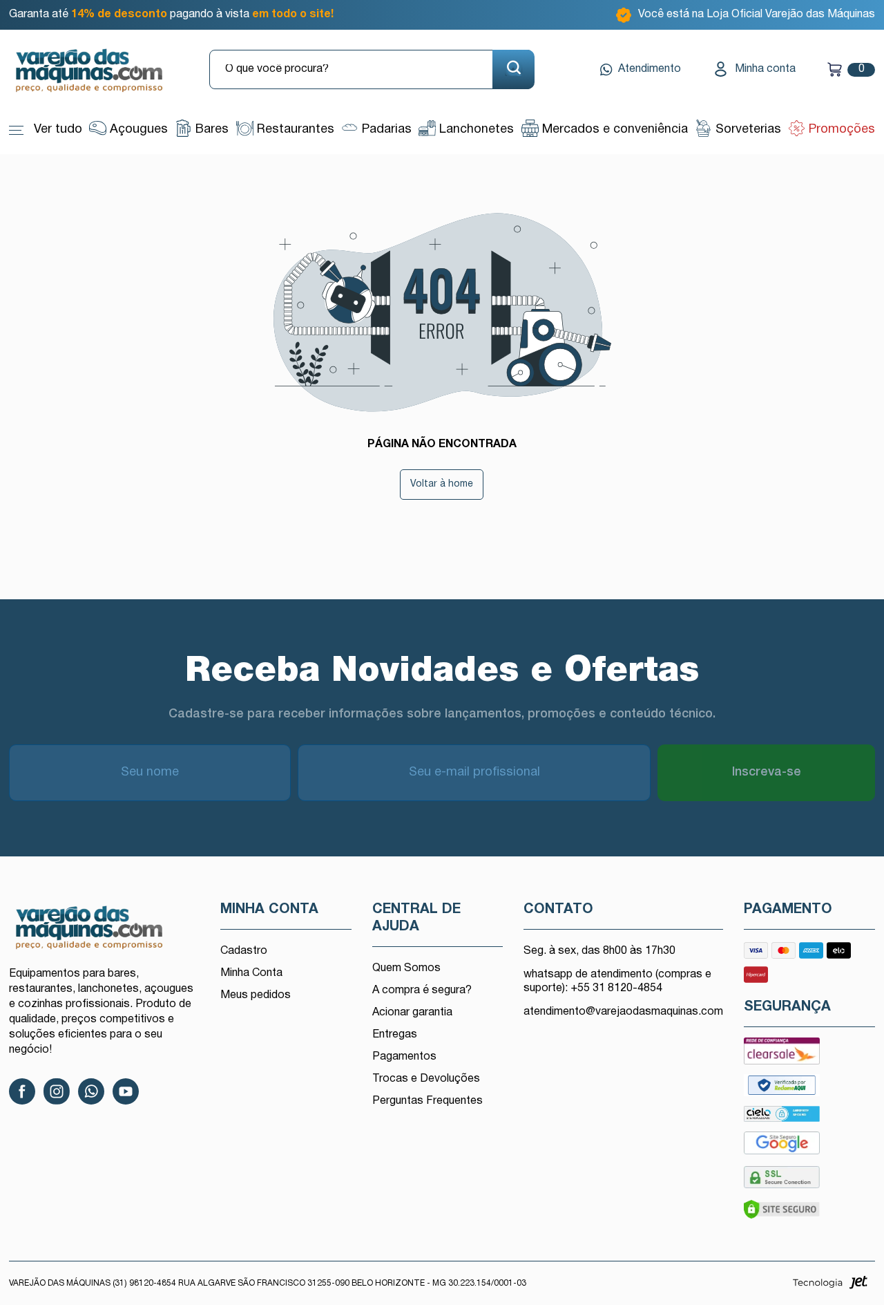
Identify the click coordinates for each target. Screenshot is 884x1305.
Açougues (137, 129)
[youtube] (126, 1091)
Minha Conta (251, 973)
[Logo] (99, 71)
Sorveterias (746, 129)
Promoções (840, 129)
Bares (210, 129)
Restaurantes (293, 129)
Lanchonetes (475, 129)
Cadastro (243, 951)
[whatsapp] (91, 1091)
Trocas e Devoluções (426, 1079)
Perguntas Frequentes (427, 1101)
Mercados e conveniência (613, 129)
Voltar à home (441, 484)
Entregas (394, 1035)
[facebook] (22, 1091)
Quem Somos (406, 968)
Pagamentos (404, 1057)
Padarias (385, 129)
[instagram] (57, 1091)
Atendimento (649, 69)
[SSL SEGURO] (782, 1181)
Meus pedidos (255, 995)
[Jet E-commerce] (830, 1286)
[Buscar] (513, 69)
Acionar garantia (412, 1012)
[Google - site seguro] (782, 1147)
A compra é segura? (422, 990)
